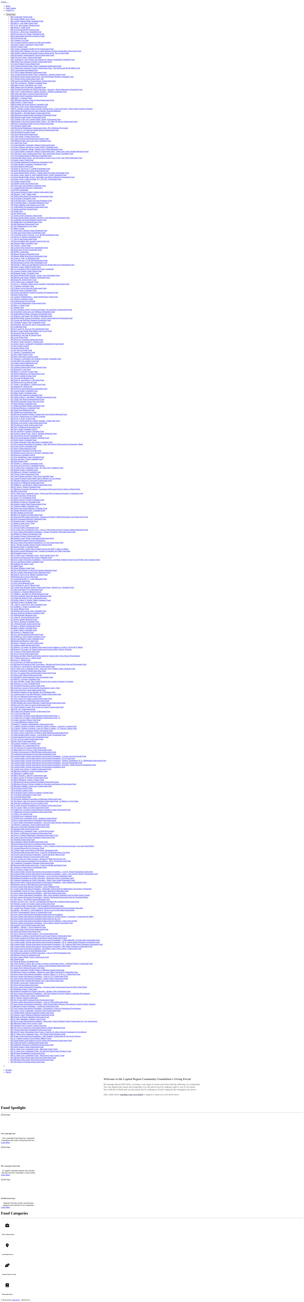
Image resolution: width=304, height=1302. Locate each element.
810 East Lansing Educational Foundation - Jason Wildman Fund (34, 887)
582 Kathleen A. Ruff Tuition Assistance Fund (27, 637)
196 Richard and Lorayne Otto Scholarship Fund (28, 263)
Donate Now (11, 14)
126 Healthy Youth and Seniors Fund (24, 183)
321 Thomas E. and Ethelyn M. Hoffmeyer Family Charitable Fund (35, 359)
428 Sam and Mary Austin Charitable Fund (26, 459)
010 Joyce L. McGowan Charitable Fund (25, 32)
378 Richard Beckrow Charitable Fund (25, 408)
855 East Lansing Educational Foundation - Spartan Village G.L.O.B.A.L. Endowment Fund (45, 974)
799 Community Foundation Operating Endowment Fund (32, 863)
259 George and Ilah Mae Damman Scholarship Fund (30, 320)
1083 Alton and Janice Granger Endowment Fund (29, 94)
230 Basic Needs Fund (19, 295)
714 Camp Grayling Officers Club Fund (25, 720)
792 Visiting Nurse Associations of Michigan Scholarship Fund (34, 850)
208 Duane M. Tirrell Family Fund (23, 280)
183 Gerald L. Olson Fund (20, 245)
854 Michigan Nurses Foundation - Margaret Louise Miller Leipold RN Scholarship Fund (44, 972)
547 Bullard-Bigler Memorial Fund (23, 615)
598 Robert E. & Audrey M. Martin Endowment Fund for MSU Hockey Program (41, 649)
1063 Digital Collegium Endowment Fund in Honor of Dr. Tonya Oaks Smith (39, 53)
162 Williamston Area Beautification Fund (26, 222)
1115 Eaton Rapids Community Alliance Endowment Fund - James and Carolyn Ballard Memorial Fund (49, 151)
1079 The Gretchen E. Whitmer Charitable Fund (28, 83)
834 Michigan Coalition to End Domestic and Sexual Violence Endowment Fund (40, 936)
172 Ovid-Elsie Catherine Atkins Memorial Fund (28, 231)
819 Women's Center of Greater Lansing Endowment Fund (32, 904)
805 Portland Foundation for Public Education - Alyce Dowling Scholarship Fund (41, 876)
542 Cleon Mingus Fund (19, 609)
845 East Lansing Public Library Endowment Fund (29, 957)
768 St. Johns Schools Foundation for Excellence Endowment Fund (35, 805)
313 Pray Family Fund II (19, 346)
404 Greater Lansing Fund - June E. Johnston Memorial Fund (33, 434)
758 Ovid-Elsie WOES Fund (21, 788)
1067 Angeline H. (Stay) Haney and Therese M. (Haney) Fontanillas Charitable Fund (42, 60)
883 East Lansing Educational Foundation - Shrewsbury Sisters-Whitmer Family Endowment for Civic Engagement (53, 1021)
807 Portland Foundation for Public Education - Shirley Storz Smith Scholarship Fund (42, 880)
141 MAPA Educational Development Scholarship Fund (31, 196)
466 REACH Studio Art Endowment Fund (26, 515)
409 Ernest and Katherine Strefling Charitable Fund (29, 438)
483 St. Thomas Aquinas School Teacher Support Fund (31, 545)
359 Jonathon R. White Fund (21, 387)
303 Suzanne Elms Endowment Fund (24, 333)
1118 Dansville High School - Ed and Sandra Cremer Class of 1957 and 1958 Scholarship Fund (46, 158)
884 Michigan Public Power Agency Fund (26, 1023)
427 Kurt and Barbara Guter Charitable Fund (27, 457)
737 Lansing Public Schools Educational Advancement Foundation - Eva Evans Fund (42, 758)
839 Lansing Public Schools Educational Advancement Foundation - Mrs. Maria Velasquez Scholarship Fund (51, 946)
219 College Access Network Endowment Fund (28, 288)
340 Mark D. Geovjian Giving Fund (24, 372)
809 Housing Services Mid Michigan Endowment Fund (31, 884)
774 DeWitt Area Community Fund (23, 816)
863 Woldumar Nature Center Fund (23, 989)
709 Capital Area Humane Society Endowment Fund (30, 711)
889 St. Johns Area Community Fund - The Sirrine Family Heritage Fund (37, 1034)
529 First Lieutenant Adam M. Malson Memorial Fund (30, 596)
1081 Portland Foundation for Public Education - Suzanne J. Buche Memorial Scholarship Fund (46, 89)
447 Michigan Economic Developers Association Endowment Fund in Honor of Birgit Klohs (45, 489)
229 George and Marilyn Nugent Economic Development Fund (34, 292)
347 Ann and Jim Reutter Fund (22, 378)
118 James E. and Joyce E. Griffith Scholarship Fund (30, 169)
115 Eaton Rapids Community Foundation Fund (28, 164)
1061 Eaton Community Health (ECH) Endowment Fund (32, 49)
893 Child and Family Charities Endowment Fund (29, 1043)
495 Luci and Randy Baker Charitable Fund (26, 562)
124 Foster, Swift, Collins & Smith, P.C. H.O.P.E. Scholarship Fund (35, 179)
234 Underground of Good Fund (22, 301)
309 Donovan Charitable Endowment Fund (26, 340)
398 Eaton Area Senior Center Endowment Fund (28, 423)
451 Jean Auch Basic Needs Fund (23, 496)
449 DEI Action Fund (18, 491)
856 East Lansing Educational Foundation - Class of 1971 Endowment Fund (39, 976)
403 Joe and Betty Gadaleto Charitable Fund (27, 431)
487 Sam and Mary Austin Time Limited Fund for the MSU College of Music (39, 549)
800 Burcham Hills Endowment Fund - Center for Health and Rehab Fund (38, 865)
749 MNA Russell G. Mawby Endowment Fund (28, 775)
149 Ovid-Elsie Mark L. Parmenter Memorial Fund (29, 203)
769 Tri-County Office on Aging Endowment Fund (29, 808)
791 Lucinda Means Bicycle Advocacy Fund (27, 848)
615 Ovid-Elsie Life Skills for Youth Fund (26, 662)
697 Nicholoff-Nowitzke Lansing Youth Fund (27, 686)
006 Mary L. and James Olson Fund (24, 23)
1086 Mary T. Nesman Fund (21, 98)
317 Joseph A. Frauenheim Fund (22, 352)
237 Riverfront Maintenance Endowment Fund (28, 303)
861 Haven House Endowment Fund (24, 985)
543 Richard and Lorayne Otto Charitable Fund (28, 611)
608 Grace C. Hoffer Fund (20, 660)
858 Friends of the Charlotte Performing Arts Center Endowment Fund (36, 981)
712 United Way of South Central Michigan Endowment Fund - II (35, 718)
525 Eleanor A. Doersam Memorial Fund (25, 592)
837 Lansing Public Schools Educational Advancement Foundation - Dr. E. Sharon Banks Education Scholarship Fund (55, 942)
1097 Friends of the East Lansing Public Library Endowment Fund (35, 119)
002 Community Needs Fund (21, 17)
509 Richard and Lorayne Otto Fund (24, 577)
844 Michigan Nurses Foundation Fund (25, 955)
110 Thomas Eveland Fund (20, 126)
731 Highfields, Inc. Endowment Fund (24, 746)
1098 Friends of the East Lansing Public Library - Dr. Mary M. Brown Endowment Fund (43, 122)
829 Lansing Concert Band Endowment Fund (27, 925)
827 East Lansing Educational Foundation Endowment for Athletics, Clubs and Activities (43, 921)
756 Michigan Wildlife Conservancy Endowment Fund (31, 786)
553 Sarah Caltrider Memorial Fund (23, 619)
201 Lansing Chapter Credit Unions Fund (26, 271)
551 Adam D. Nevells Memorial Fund (24, 617)
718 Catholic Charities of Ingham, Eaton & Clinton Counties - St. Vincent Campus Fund (43, 728)
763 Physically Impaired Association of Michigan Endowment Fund (35, 799)
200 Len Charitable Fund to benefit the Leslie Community (32, 269)
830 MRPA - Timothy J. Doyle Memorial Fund (28, 927)
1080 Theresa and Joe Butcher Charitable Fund (28, 87)
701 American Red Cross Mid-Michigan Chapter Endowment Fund (35, 694)
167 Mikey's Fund (17, 228)
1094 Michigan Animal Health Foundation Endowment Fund (33, 115)
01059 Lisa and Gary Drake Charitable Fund (27, 34)
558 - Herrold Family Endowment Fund (25, 624)
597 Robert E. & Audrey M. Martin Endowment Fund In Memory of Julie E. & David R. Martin (46, 647)
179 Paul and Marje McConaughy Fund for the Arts (29, 241)
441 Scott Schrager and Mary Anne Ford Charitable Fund (32, 476)
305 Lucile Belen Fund (19, 337)
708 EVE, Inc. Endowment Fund (22, 709)
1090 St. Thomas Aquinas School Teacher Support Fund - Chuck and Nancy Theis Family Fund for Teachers (51, 109)
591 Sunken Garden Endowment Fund (25, 645)
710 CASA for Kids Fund (20, 714)
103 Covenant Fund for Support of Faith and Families (30, 42)
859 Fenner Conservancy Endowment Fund (26, 983)
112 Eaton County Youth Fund (21, 160)
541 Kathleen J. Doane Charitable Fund (25, 607)
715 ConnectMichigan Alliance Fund (24, 722)
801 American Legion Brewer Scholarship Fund (28, 867)
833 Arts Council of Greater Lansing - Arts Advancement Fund (34, 934)
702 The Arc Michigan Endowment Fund (26, 696)
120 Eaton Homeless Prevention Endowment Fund (29, 171)
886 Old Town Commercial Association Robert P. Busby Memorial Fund (37, 1028)
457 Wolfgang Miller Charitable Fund (24, 506)
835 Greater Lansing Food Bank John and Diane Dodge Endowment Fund (38, 938)
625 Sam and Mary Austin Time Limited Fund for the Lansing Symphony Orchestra (41, 681)
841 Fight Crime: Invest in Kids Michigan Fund (28, 951)
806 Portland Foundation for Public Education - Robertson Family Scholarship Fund (42, 878)
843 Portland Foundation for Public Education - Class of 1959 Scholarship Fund (40, 953)
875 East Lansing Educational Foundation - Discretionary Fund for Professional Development (45, 1008)
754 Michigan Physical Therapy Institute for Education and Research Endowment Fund (43, 784)
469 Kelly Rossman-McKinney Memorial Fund (28, 519)
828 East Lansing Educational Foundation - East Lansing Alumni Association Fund (41, 923)
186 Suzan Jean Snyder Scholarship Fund (26, 250)
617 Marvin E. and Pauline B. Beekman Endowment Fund (32, 666)
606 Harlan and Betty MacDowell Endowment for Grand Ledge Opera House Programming (45, 656)
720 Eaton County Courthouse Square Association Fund (31, 731)
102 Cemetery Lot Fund (19, 40)
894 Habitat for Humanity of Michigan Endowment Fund (31, 1045)
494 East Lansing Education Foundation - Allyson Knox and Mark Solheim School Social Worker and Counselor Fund (55, 560)
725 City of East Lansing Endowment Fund (26, 739)
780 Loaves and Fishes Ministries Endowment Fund (30, 827)
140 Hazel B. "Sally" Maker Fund (23, 194)
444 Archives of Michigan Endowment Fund (27, 483)
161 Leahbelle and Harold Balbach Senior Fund (28, 220)
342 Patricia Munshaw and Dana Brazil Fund (27, 374)
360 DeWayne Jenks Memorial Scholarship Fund (28, 389)
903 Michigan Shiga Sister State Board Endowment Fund (32, 1060)
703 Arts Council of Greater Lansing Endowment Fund (31, 699)
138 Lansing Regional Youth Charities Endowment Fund (31, 192)
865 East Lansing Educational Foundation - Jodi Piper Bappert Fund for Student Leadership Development (50, 993)
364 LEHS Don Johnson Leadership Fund (26, 395)
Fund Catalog (11, 8)
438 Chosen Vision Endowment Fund (24, 474)
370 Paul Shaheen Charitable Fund (23, 404)
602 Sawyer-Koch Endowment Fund (24, 654)
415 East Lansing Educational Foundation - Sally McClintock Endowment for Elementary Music (46, 444)
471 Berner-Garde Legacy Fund (22, 523)
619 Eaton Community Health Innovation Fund (28, 671)
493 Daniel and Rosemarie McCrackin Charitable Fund (31, 557)
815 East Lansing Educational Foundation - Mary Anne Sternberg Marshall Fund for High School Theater (50, 895)
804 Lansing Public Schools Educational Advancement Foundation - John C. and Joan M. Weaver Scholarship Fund (54, 874)
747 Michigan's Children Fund (21, 773)
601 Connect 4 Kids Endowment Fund (25, 652)
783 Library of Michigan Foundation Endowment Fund (31, 833)
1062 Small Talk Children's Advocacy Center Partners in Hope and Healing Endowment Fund (45, 51)
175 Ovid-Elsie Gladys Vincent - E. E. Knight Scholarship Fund (34, 235)
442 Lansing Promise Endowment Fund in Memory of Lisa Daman (35, 478)
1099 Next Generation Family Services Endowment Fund (32, 124)
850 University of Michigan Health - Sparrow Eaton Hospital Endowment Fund (40, 966)
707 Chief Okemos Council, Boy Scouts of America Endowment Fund (37, 707)
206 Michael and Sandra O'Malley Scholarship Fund (30, 278)
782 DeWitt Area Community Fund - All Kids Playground (32, 831)
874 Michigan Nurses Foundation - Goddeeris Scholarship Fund (34, 1006)
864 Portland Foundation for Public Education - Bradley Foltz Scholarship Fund (40, 991)
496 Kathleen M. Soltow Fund (21, 564)
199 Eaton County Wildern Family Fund (25, 267)
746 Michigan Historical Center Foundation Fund (29, 771)
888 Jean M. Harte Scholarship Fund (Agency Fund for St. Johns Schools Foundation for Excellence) (48, 1032)
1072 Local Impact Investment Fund (24, 70)
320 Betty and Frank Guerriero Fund (24, 357)
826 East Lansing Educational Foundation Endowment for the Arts (35, 919)
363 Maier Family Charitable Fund (23, 393)
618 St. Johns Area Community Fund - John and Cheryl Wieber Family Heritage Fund (42, 669)
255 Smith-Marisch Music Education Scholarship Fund (31, 314)
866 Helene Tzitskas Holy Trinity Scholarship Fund (29, 996)
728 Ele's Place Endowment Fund (23, 741)
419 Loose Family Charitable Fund (23, 446)
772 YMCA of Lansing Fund (21, 814)
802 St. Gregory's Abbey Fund (21, 870)
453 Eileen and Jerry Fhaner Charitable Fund (27, 500)
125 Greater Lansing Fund (20, 181)
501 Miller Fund (16, 566)
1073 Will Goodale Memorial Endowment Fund (28, 72)
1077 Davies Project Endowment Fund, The (27, 79)
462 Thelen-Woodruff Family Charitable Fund (27, 510)
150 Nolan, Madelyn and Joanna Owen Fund (27, 205)
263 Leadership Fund (18, 327)
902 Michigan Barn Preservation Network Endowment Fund (33, 1058)
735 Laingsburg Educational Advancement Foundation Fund (33, 754)
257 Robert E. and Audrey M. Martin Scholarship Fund (31, 316)
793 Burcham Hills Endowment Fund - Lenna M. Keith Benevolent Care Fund (40, 852)
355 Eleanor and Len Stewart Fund (23, 382)
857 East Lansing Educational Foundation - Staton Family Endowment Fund (39, 979)
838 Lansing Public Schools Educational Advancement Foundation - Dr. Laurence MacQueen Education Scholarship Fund (56, 944)
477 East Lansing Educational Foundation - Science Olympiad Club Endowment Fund (42, 532)
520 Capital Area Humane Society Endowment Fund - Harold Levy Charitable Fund (42, 587)
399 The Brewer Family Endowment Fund (26, 425)
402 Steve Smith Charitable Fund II (23, 429)
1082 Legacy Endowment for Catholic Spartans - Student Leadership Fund (38, 92)
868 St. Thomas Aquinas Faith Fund (24, 998)
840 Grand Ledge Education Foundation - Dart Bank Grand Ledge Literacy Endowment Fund (45, 949)
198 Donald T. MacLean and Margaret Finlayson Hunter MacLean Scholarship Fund (42, 265)
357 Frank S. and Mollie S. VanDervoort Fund (27, 384)
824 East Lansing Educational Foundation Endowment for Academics (36, 914)
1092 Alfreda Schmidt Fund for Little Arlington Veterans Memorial (35, 111)
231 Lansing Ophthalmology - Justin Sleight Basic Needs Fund (34, 297)
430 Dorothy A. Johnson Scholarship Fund (26, 463)
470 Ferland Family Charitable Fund (24, 521)
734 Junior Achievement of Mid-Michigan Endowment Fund (33, 752)
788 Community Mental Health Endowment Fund (29, 842)
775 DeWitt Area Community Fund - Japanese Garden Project (33, 818)
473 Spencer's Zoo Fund (19, 525)
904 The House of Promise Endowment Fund (27, 1062)
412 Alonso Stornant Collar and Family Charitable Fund (31, 442)
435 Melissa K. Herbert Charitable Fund (25, 472)
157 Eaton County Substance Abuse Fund (26, 216)
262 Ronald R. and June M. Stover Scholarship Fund (30, 325)
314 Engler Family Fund (19, 348)
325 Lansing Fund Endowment (22, 365)
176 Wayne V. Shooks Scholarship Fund (25, 237)
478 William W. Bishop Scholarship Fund (26, 534)
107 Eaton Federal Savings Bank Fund (25, 64)
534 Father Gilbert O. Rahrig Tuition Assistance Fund (30, 600)
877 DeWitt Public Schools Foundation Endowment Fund (32, 1013)
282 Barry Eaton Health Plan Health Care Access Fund (31, 331)
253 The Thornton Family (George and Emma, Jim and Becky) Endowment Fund (41, 310)
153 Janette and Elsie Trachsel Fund (23, 209)
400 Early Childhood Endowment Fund (25, 427)
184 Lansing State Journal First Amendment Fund (29, 248)
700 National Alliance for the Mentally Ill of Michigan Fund (32, 692)
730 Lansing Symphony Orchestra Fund (25, 743)
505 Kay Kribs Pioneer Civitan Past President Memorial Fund (33, 570)
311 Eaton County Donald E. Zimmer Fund (26, 342)
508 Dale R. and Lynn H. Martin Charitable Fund (29, 575)
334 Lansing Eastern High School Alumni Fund (28, 367)
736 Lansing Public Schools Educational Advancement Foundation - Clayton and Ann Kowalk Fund (48, 756)
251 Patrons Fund (17, 307)
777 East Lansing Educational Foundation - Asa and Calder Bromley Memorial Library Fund (45, 822)
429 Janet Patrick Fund (19, 461)
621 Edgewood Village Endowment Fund (26, 675)
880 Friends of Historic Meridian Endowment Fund (29, 1017)
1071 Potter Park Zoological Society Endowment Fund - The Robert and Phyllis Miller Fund (45, 68)
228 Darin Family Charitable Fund (23, 290)
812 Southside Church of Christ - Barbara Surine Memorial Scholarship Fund (39, 891)
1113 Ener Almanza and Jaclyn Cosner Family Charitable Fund (34, 147)
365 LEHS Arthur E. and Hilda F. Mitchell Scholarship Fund (33, 397)
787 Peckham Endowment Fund (22, 840)
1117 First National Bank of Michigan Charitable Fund (30, 156)
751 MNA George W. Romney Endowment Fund (29, 778)
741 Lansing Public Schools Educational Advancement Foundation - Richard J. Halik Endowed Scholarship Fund (53, 765)
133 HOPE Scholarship (19, 190)
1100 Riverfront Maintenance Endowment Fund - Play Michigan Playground (39, 128)
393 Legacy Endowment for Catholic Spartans (27, 416)
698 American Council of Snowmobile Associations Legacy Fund (35, 688)
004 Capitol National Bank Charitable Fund (26, 21)
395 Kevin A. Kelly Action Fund (22, 419)
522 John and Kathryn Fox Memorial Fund (26, 590)
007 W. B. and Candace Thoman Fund (25, 25)
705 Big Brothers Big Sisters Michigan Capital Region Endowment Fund (37, 703)
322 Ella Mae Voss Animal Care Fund (24, 361)
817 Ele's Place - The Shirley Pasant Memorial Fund (30, 899)
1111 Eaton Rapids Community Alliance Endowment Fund (32, 145)
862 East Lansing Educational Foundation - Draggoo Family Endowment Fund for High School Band (48, 987)
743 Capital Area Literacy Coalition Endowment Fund (30, 769)
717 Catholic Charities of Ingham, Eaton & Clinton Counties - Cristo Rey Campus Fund (43, 726)
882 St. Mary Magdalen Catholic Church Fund (27, 1019)
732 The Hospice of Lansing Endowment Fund (28, 748)
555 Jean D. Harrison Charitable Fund (24, 622)
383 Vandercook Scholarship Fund (23, 412)
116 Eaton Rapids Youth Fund (21, 166)
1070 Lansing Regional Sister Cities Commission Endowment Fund (35, 66)
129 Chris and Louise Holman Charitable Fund (28, 186)
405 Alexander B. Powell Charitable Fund (26, 436)
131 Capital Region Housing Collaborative (26, 188)
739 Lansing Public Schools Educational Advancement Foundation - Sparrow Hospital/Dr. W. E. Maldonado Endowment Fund (58, 761)
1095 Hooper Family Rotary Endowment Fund (28, 117)
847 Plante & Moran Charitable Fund (24, 961)
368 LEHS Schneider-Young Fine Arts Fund (27, 401)
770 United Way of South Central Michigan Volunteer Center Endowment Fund (40, 810)
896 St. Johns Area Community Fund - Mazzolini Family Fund (33, 1049)
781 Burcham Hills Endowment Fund (24, 829)
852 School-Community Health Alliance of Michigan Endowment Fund (37, 970)
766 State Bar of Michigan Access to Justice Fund (29, 803)
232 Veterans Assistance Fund (21, 299)
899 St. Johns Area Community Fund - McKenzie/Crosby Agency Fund (37, 1055)
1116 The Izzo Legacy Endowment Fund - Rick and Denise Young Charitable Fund (41, 154)
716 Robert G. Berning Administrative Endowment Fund (31, 724)
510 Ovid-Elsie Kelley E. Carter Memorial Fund (28, 579)
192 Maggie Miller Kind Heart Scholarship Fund (28, 256)
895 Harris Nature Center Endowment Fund (26, 1047)
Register (9, 1070)
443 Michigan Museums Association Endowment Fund (31, 481)
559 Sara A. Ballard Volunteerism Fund (25, 626)
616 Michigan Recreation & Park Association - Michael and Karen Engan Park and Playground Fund (48, 664)
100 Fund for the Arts (18, 38)
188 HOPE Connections (19, 252)
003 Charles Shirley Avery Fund (22, 19)
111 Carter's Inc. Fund (18, 143)
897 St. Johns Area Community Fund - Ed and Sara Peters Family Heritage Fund (40, 1051)
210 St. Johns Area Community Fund (24, 282)
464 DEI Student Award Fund (21, 513)
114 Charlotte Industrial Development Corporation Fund (31, 162)
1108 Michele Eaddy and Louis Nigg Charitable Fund (30, 141)
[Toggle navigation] (8, 2)
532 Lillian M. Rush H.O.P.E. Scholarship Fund (28, 598)
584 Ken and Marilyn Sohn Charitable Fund (27, 639)
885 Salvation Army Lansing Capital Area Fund (28, 1026)
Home (8, 6)
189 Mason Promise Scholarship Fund (24, 254)
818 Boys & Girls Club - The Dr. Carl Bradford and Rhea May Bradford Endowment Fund (44, 902)
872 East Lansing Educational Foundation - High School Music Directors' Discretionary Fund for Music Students (52, 1004)
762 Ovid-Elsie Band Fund (20, 797)
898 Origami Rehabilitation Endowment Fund (27, 1053)
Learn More (5, 1142)
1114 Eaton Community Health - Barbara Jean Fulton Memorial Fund (36, 149)
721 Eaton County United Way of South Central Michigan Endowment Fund (39, 733)
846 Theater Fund (17, 959)
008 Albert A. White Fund (20, 27)
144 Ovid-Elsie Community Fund (23, 198)
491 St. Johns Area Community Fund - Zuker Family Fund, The (34, 555)
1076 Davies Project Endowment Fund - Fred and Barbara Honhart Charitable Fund (42, 77)
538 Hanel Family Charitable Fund (23, 602)
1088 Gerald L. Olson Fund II (21, 102)
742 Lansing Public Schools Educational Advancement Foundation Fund (37, 767)
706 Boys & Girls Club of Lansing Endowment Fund (30, 705)
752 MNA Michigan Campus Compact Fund (27, 780)
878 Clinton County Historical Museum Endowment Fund (32, 1015)
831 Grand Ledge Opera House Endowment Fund (29, 929)
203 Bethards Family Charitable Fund (24, 273)
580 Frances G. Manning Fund (22, 632)
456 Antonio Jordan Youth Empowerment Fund (28, 504)
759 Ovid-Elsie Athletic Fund (21, 790)
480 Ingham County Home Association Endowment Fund (32, 538)
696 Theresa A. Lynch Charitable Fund (25, 684)
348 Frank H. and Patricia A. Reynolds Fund (27, 380)
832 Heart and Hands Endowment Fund (25, 931)
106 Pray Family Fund (18, 47)
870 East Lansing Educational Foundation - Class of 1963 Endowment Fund (39, 1002)
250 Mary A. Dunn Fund (19, 305)
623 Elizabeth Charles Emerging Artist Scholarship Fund (31, 677)
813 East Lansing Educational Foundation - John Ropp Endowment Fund (38, 893)
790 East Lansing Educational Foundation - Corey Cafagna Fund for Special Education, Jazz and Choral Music (52, 846)
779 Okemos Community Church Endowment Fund (30, 825)
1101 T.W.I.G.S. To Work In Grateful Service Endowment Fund (34, 130)
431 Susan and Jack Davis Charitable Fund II (27, 466)
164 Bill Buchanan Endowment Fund (24, 224)
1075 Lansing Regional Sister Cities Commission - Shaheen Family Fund (37, 74)
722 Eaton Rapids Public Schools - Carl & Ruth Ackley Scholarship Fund (38, 735)
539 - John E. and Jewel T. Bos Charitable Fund (28, 605)
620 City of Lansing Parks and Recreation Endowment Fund (33, 673)
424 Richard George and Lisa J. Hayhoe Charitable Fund (31, 453)
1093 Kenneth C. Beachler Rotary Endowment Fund (30, 113)
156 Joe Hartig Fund (18, 213)
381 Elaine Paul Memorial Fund (22, 410)
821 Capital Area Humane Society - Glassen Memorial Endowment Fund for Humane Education (46, 908)
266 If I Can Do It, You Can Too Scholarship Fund (29, 329)
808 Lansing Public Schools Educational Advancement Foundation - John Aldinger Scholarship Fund (48, 882)
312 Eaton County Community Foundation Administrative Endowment (37, 344)
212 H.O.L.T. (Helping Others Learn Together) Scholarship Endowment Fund (39, 284)
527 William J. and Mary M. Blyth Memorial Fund (29, 594)
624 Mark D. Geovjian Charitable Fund (25, 679)
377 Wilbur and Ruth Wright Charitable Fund (27, 406)
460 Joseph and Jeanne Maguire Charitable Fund (28, 508)
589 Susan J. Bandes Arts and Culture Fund (26, 643)
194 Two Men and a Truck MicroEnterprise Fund (29, 260)
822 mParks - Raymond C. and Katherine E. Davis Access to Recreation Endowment (42, 910)
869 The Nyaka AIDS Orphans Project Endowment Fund (32, 1000)
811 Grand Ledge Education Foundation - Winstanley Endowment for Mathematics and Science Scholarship (51, 889)
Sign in (8, 1072)
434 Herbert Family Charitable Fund (24, 470)
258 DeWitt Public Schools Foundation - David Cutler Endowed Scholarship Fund (41, 318)
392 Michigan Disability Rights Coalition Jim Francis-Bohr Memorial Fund (38, 414)
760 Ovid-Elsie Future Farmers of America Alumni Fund (31, 793)
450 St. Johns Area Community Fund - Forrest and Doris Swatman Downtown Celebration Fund (46, 493)
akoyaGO (16, 1300)
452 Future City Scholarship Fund (23, 498)
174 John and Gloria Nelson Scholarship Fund (27, 233)
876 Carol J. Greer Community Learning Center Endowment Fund (35, 1011)
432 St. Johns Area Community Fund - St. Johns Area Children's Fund (36, 468)
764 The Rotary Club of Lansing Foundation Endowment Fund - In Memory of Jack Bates (44, 801)
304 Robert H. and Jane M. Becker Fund (25, 335)
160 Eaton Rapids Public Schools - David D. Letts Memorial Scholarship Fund (40, 218)
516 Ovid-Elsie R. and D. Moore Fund (25, 585)
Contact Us (10, 10)
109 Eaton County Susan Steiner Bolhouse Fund (28, 107)
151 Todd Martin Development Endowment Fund (29, 207)
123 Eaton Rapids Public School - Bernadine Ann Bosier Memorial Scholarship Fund (42, 177)
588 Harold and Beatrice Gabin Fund (24, 641)
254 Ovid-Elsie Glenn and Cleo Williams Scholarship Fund (32, 312)
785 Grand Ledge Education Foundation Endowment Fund (32, 837)
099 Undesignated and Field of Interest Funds (27, 36)
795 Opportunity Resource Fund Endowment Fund (29, 857)
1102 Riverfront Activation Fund (22, 132)
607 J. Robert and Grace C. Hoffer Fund (25, 658)
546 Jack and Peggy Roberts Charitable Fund (27, 613)
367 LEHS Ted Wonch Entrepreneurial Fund (27, 399)
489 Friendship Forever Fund (21, 553)
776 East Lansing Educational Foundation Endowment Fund (33, 820)
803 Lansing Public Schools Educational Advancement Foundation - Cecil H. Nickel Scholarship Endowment (51, 872)
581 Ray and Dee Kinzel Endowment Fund (26, 634)
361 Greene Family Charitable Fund (24, 391)
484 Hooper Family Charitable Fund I (24, 547)
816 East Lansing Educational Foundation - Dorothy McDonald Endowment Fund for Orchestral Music (49, 897)
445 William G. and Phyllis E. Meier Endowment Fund (31, 485)
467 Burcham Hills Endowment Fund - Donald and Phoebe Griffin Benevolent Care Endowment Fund (49, 517)
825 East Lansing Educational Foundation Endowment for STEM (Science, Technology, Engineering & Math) (51, 917)
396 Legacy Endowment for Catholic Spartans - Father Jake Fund (35, 421)
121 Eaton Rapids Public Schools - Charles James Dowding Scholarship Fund (39, 173)
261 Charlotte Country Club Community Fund (27, 322)
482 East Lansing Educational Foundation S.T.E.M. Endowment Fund (36, 543)
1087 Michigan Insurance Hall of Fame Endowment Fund (32, 100)
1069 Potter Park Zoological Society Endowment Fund (31, 62)
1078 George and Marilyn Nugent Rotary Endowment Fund (33, 81)
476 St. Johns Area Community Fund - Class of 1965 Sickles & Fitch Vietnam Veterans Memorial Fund (49, 530)
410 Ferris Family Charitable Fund (23, 440)
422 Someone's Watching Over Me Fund (25, 451)
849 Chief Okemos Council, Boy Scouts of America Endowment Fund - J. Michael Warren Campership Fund (51, 964)
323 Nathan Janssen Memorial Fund (24, 363)
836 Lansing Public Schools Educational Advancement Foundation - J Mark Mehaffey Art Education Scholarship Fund (55, 940)
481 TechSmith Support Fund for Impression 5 (27, 540)
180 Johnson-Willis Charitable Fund (23, 243)
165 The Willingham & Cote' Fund (23, 226)
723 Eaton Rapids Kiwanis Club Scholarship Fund (29, 737)
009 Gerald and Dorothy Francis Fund (24, 30)
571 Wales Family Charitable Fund (23, 630)
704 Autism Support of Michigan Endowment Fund (29, 701)
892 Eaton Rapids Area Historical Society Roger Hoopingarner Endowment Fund (41, 1040)
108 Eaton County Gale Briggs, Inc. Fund (26, 85)
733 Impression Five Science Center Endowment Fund (31, 750)
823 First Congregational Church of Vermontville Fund (31, 912)
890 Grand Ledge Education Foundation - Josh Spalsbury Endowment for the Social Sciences (45, 1036)
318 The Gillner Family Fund (21, 354)
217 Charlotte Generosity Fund (22, 286)
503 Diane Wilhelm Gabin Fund (22, 568)
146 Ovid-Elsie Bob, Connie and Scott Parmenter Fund (31, 201)
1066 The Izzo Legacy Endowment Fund (25, 57)
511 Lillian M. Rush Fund (20, 581)
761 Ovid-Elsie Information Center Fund (25, 795)
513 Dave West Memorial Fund (22, 583)
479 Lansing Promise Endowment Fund (25, 536)
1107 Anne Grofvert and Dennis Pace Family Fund (29, 139)
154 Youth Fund (16, 211)
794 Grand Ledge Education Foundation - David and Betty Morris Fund (37, 855)
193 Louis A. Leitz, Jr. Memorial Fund (24, 258)
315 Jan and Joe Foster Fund (21, 350)
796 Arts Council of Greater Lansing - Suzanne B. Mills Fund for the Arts (38, 859)
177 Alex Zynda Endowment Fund (23, 239)
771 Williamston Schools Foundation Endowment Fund (31, 812)
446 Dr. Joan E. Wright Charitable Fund (25, 487)
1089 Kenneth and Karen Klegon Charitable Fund (29, 104)
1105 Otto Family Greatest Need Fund (24, 136)
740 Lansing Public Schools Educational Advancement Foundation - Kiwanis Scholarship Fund (46, 763)
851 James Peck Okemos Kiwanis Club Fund (27, 968)
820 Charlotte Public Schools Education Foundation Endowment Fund (36, 906)
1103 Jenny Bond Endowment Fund (24, 134)
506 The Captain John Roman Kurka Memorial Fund (30, 572)
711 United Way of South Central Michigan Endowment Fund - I (34, 716)
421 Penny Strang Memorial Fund (23, 448)
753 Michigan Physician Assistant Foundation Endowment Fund (34, 782)
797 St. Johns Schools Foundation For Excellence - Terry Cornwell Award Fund (40, 861)
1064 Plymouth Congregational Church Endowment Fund (32, 55)
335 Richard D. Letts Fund (20, 369)
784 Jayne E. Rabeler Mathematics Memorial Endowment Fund (34, 835)
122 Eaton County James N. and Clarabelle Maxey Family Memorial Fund (38, 175)
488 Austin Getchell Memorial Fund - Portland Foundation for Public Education (40, 551)
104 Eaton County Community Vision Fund (26, 45)
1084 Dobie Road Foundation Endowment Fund (28, 96)
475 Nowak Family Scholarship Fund (24, 528)
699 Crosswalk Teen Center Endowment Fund (27, 690)
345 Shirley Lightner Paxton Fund (23, 376)
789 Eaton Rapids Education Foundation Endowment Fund (32, 844)
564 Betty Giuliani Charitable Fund (23, 628)
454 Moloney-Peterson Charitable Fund (25, 502)
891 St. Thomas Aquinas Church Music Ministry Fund (30, 1038)
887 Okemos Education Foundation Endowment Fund (30, 1030)
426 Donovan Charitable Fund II (22, 455)
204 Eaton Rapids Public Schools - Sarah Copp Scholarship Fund (35, 275)
